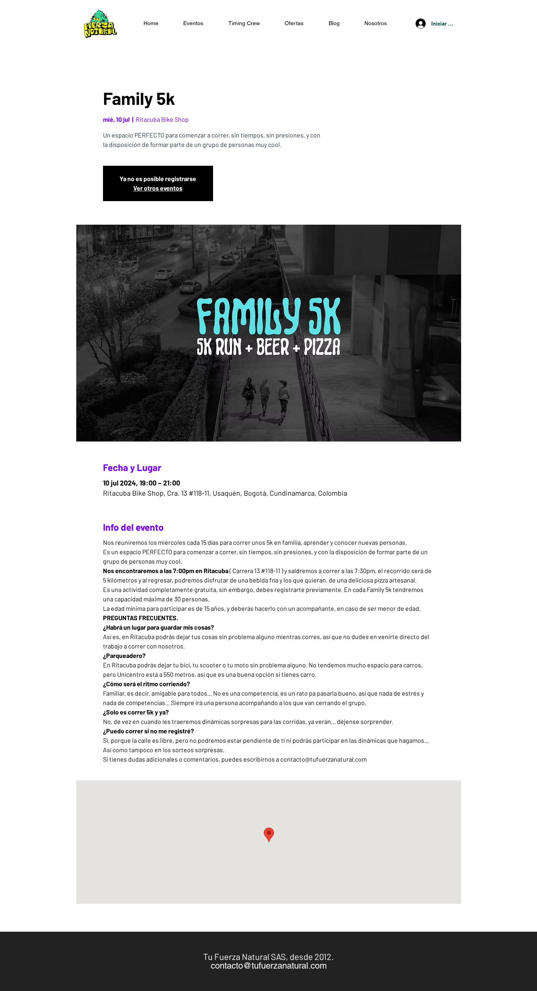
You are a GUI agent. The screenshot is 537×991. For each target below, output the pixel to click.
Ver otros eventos (157, 188)
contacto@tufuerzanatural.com (269, 966)
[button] (294, 23)
